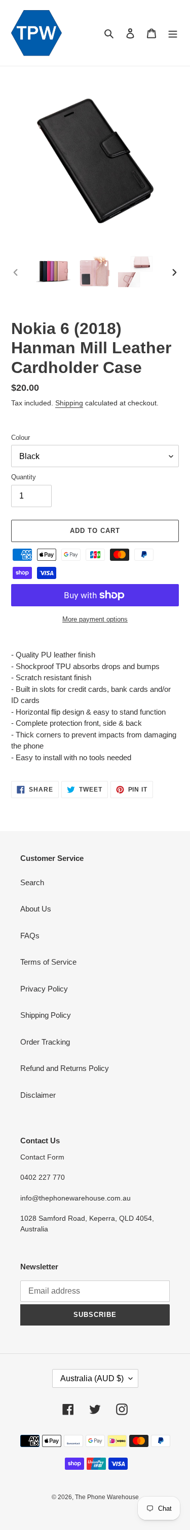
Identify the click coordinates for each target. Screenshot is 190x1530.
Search (32, 882)
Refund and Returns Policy (64, 1068)
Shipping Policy (45, 1015)
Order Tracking (45, 1042)
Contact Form (42, 1157)
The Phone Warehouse (107, 1497)
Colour (20, 437)
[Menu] (172, 33)
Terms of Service (48, 962)
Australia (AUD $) (92, 1378)
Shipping (69, 403)
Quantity (23, 477)
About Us (35, 908)
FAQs (30, 935)
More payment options (95, 619)
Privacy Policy (44, 988)
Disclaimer (38, 1095)
